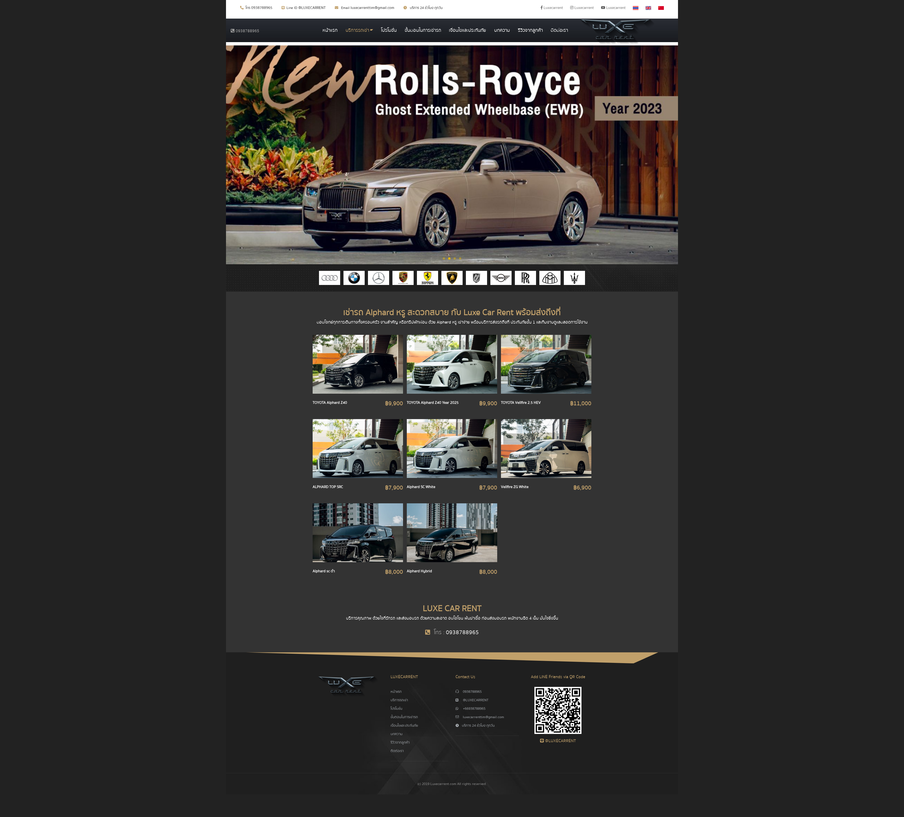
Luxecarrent (553, 8)
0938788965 (261, 8)
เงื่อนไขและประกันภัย (467, 30)
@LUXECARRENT (312, 8)
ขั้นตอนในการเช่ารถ (423, 30)
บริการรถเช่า (357, 30)
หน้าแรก (330, 30)
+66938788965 (474, 708)
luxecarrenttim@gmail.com (372, 8)
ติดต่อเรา (559, 30)
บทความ (502, 30)
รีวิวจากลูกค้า (530, 30)
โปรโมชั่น (389, 30)
